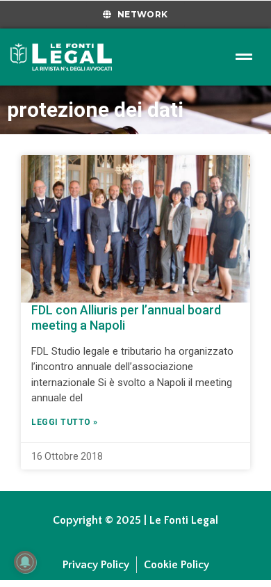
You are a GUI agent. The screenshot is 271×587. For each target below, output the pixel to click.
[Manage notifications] (25, 562)
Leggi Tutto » (64, 422)
